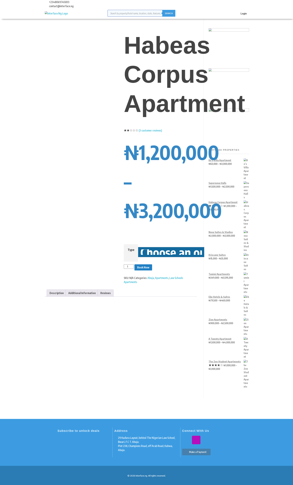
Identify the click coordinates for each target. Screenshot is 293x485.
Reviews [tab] (105, 293)
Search (169, 13)
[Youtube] (206, 440)
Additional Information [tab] (82, 293)
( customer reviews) (150, 130)
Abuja (151, 278)
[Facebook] (186, 440)
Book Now (143, 267)
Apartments (161, 278)
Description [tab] (57, 293)
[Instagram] (196, 440)
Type (131, 250)
